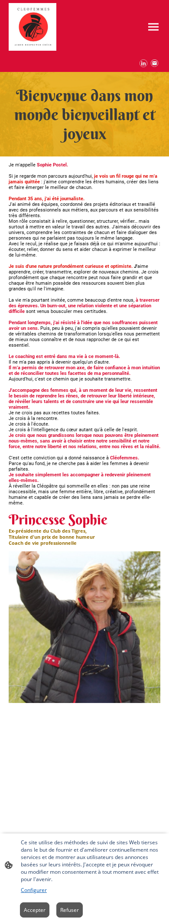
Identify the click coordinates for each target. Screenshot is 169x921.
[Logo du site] (32, 27)
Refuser (69, 910)
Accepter (35, 910)
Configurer (34, 890)
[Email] (155, 63)
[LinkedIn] (143, 63)
